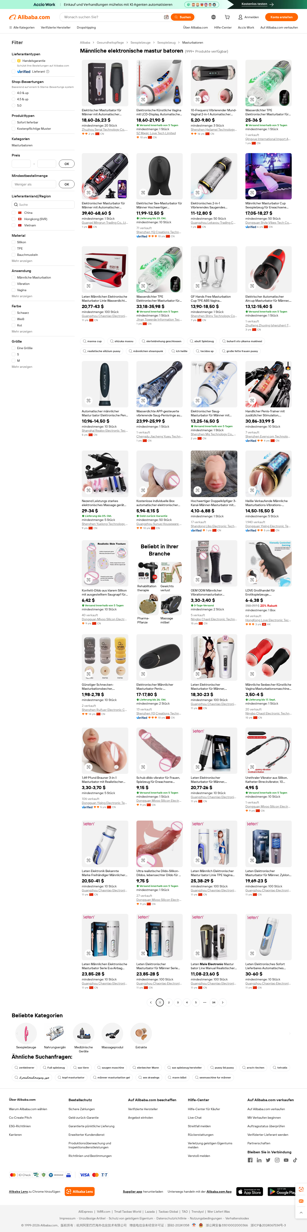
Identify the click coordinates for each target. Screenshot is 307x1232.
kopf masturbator (73, 1077)
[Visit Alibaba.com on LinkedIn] (259, 1160)
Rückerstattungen (201, 1134)
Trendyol (197, 1211)
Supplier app (132, 1191)
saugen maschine (113, 1067)
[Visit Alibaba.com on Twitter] (268, 1160)
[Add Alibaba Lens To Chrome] (80, 1191)
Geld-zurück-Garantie (84, 1117)
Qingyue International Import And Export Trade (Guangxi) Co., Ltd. (268, 139)
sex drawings (151, 1077)
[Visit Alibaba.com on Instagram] (277, 1160)
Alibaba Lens (18, 1191)
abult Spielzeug (204, 341)
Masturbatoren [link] (192, 42)
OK (67, 164)
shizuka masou (124, 341)
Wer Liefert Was (218, 1211)
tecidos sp (207, 351)
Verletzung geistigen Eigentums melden (210, 1145)
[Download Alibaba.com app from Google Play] (283, 1191)
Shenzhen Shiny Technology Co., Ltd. (214, 316)
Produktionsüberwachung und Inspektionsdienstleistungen (90, 1145)
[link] (301, 1189)
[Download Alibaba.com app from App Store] (249, 1191)
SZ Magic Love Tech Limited (156, 133)
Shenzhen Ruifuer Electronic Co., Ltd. (105, 710)
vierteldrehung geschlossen (163, 341)
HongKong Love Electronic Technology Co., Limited (268, 620)
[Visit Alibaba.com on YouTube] (286, 1160)
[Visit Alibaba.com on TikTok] (295, 1160)
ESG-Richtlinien (20, 1126)
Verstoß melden (199, 1156)
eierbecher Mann (148, 1067)
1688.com (103, 1211)
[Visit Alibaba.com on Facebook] (250, 1160)
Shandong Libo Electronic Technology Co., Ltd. (214, 526)
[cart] (228, 18)
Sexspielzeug (166, 42)
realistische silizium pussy (103, 351)
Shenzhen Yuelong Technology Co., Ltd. (105, 524)
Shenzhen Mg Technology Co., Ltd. (214, 434)
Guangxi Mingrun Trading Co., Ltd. (105, 222)
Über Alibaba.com (22, 1099)
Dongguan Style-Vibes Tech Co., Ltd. (268, 222)
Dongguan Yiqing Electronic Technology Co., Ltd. (268, 526)
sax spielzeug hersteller (187, 1067)
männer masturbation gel (114, 1077)
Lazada (150, 1211)
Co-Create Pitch (20, 1117)
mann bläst (179, 1077)
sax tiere (83, 1067)
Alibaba (85, 42)
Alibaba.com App (219, 1191)
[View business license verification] (194, 1225)
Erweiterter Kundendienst (87, 1134)
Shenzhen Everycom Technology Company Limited (268, 436)
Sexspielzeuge (141, 42)
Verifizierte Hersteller (143, 1109)
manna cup (94, 341)
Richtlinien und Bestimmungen (90, 1156)
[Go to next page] (223, 1002)
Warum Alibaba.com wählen (28, 1109)
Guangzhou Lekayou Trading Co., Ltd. (214, 222)
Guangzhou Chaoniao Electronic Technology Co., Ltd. (105, 316)
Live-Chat (195, 1117)
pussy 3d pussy (224, 1067)
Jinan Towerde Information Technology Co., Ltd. (159, 319)
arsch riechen (255, 1067)
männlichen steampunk (148, 351)
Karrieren (15, 1134)
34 (213, 1002)
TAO (185, 1211)
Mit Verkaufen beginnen (264, 1117)
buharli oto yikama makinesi (244, 341)
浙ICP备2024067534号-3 (268, 1225)
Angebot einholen (140, 1117)
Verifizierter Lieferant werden (267, 1134)
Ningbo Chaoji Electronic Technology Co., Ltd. (214, 619)
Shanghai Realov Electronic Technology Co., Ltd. (105, 430)
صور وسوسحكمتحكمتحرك (34, 1077)
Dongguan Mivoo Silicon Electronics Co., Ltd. (105, 619)
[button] (166, 17)
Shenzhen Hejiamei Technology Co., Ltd (214, 129)
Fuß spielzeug (56, 1067)
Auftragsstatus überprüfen (266, 1126)
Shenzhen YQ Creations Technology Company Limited (159, 232)
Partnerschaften (258, 1143)
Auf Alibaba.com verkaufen (266, 1109)
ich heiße (181, 351)
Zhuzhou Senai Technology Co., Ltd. (105, 129)
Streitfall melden (199, 1126)
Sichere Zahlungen (82, 1109)
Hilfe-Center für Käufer (204, 1109)
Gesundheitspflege (110, 42)
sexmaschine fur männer (215, 1077)
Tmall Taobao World (127, 1211)
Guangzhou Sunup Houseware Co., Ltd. (159, 524)
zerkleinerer (26, 1067)
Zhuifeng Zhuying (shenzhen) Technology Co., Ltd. (268, 325)
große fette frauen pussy (242, 351)
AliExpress (85, 1211)
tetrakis (282, 1067)
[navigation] (43, 523)
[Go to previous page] (151, 1002)
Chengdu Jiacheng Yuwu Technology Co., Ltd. (159, 436)
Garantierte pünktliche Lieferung (91, 1126)
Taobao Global (168, 1211)
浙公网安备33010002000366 (227, 1225)
